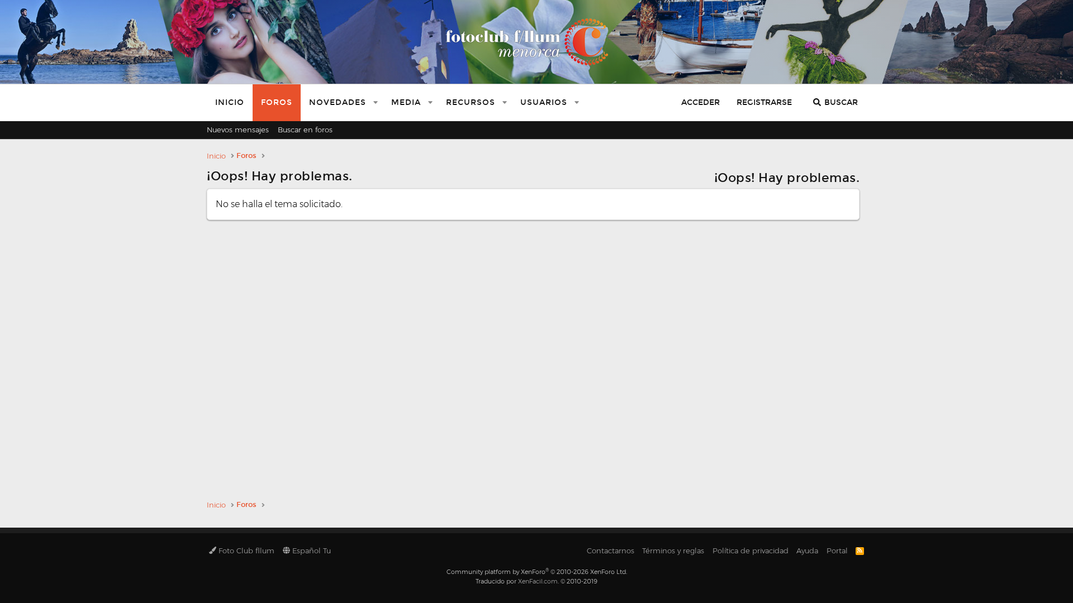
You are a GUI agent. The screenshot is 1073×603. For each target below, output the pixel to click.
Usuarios (543, 102)
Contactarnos (610, 550)
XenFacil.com (538, 581)
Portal (837, 550)
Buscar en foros (305, 129)
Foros (276, 102)
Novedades (337, 102)
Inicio (229, 102)
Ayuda (807, 550)
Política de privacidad (751, 550)
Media (406, 102)
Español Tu (310, 550)
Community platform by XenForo (537, 572)
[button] (375, 102)
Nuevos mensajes (238, 129)
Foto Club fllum (245, 550)
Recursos (470, 102)
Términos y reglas (673, 550)
